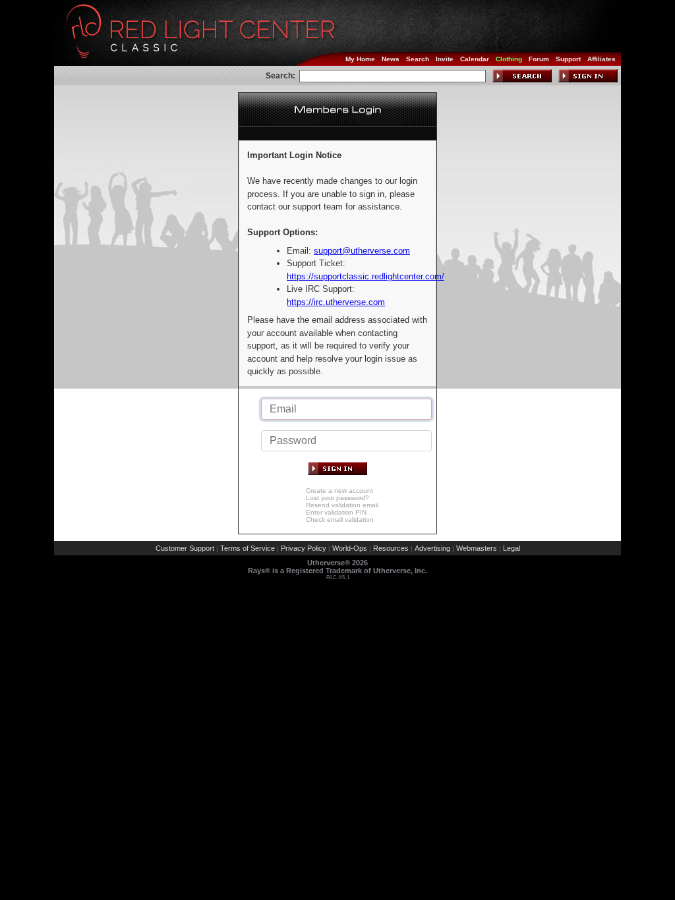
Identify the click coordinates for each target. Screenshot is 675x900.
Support (568, 59)
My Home (360, 59)
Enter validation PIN (336, 512)
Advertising (432, 548)
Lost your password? (337, 497)
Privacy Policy (303, 548)
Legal (511, 548)
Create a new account (339, 490)
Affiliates (601, 59)
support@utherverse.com (362, 251)
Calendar (474, 59)
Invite (445, 59)
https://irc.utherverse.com (336, 302)
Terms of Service (247, 548)
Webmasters (476, 548)
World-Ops (349, 548)
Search (417, 59)
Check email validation (340, 519)
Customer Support (185, 548)
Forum (539, 59)
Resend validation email (342, 505)
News (390, 59)
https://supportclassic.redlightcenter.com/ (365, 276)
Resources (391, 548)
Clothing (509, 59)
